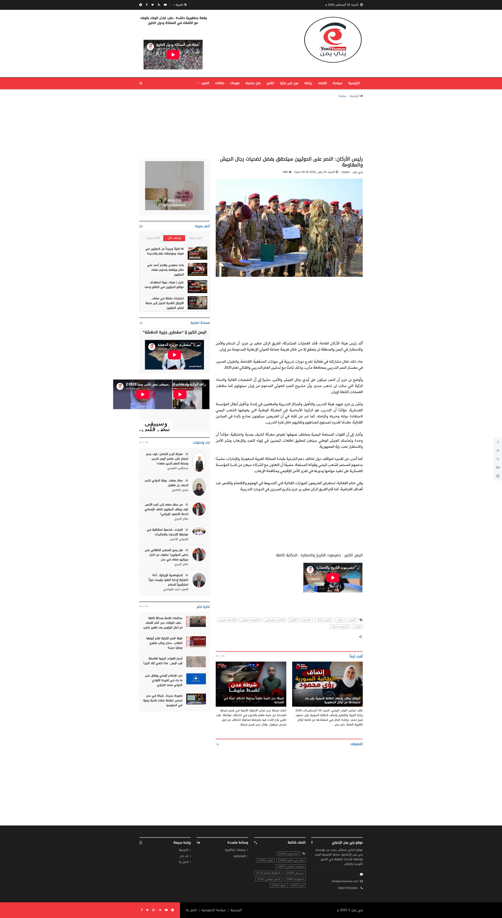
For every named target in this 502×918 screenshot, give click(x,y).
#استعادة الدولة (340, 627)
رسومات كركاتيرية (235, 850)
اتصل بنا (183, 862)
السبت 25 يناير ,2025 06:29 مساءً (314, 172)
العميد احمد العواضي (175, 589)
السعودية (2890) (295, 879)
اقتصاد (322, 83)
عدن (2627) (298, 885)
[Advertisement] (251, 125)
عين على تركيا (289, 83)
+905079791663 (348, 888)
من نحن (184, 856)
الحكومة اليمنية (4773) (268, 873)
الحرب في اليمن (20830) (291, 860)
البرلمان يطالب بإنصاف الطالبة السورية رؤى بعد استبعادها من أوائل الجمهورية (332, 700)
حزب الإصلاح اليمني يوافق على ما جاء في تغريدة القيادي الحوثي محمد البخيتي (163, 680)
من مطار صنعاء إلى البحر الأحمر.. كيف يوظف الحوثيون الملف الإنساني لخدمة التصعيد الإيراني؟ (166, 509)
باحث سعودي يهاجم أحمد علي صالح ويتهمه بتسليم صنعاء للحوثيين (165, 269)
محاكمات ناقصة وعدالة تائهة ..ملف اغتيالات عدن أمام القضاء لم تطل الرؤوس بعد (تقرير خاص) (163, 623)
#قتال (358, 627)
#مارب (340, 620)
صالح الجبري (181, 519)
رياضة (308, 83)
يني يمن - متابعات (349, 694)
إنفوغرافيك (239, 856)
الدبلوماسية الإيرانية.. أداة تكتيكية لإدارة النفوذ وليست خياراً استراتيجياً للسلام (168, 580)
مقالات (219, 83)
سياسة (337, 83)
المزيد (204, 83)
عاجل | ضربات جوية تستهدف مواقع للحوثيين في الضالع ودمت (164, 285)
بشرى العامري (180, 490)
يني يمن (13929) (295, 873)
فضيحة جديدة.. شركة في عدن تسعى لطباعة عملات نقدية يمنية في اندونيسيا (162, 700)
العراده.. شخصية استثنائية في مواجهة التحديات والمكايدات (167, 532)
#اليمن (352, 620)
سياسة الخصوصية (213, 910)
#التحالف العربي (227, 620)
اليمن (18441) (265, 860)
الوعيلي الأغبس (179, 539)
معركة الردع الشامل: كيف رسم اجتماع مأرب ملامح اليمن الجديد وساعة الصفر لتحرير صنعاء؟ (167, 458)
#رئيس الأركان (324, 620)
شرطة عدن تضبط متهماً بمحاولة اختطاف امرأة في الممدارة (254, 700)
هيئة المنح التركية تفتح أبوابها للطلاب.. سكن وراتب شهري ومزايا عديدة (164, 643)
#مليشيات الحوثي (251, 620)
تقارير (270, 83)
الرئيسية (354, 83)
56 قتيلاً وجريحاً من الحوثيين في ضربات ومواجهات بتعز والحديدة (164, 251)
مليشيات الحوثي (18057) (290, 866)
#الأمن (293, 620)
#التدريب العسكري (275, 620)
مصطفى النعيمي (177, 468)
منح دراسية (253, 83)
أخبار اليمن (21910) (288, 854)
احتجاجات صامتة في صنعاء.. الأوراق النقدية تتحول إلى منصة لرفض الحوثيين (165, 303)
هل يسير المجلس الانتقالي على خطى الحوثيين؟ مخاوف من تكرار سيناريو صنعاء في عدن (166, 555)
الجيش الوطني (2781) (268, 879)
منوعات (235, 83)
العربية (179, 5)
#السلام (307, 620)
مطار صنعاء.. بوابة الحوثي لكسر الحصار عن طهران (166, 483)
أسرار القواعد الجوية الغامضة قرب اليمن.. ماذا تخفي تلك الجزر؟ (162, 661)
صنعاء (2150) (279, 885)
